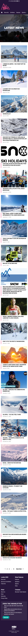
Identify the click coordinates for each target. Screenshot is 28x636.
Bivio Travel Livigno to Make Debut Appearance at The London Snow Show (13, 214)
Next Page (20, 569)
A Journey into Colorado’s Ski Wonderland (11, 89)
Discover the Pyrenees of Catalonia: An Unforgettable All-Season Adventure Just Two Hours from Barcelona (15, 138)
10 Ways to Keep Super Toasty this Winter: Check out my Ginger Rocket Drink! (14, 365)
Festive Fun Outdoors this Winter (12, 558)
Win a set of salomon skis (10, 263)
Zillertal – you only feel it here (12, 414)
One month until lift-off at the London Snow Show (13, 189)
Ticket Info (3, 583)
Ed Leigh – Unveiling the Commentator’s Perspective (14, 390)
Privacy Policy (4, 598)
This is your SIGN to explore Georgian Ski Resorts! (14, 239)
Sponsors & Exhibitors (6, 581)
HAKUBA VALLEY (7, 114)
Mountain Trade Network (20, 592)
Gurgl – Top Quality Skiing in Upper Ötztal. (15, 511)
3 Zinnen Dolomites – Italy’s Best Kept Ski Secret (14, 64)
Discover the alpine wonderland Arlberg (14, 534)
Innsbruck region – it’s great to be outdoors (12, 487)
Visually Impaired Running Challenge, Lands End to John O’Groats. (13, 317)
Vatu (16, 632)
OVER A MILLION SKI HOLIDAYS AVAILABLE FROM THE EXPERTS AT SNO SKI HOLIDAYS (14, 164)
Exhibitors (12, 12)
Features (18, 12)
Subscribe (3, 596)
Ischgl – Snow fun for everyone (12, 463)
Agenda (17, 583)
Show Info (6, 12)
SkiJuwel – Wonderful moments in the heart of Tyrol (13, 438)
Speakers (24, 12)
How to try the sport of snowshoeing (13, 341)
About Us (3, 592)
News (16, 586)
